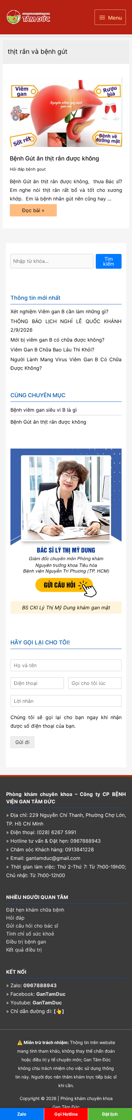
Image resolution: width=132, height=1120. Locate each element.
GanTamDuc (50, 994)
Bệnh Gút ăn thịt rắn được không (54, 158)
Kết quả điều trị (24, 950)
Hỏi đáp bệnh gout (28, 169)
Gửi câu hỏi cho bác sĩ (32, 926)
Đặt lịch (110, 1114)
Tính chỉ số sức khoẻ (30, 934)
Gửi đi (22, 742)
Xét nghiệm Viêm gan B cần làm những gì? (59, 311)
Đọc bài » (33, 211)
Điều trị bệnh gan (26, 942)
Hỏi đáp (15, 918)
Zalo (21, 1114)
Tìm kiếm (108, 261)
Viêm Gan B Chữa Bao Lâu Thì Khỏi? (52, 349)
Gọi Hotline (66, 1114)
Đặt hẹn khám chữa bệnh (35, 910)
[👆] (59, 1011)
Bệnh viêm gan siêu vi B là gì (43, 410)
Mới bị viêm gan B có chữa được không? (57, 340)
